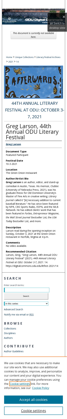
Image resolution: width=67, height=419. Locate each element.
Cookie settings (20, 384)
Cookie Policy (40, 388)
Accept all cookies (33, 399)
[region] (33, 388)
